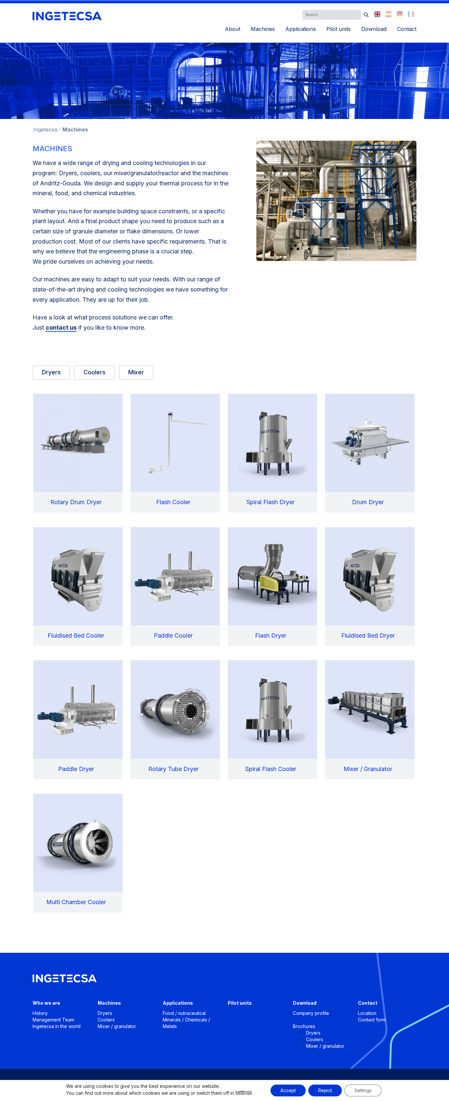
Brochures (304, 1026)
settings (243, 1092)
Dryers (51, 372)
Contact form (372, 1019)
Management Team (53, 1019)
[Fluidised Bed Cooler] (78, 586)
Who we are (46, 1003)
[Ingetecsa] (67, 16)
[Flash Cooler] (175, 453)
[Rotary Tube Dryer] (175, 719)
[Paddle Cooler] (175, 586)
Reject (325, 1090)
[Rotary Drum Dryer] (78, 453)
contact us (61, 327)
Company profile (311, 1013)
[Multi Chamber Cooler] (78, 853)
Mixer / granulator (117, 1026)
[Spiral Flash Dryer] (272, 453)
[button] (366, 15)
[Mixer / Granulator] (369, 719)
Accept (288, 1090)
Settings (363, 1090)
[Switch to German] (400, 14)
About (232, 29)
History (40, 1013)
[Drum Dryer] (369, 453)
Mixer (136, 372)
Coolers (94, 372)
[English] (377, 14)
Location (367, 1013)
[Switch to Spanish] (388, 14)
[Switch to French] (411, 14)
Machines (263, 29)
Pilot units (338, 29)
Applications (300, 29)
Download (374, 29)
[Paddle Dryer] (78, 719)
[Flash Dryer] (272, 586)
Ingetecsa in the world (57, 1026)
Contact (406, 29)
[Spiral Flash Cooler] (272, 719)
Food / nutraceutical (184, 1013)
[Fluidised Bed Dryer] (369, 586)
